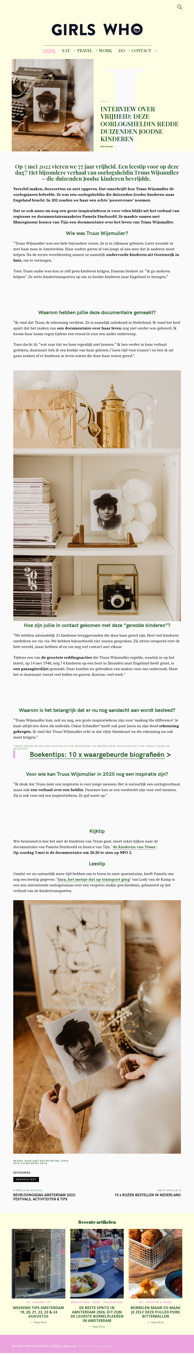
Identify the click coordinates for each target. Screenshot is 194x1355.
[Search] (179, 7)
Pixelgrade (106, 1346)
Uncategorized (113, 1302)
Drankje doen (80, 1302)
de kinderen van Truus (134, 846)
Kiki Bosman (106, 146)
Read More (40, 1322)
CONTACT (141, 50)
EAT (66, 50)
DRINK (49, 50)
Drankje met (26, 1179)
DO (122, 50)
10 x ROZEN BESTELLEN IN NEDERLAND (148, 1195)
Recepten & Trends (159, 1302)
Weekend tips (42, 1302)
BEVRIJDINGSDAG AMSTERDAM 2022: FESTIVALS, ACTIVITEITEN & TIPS (44, 1197)
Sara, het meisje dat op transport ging (94, 879)
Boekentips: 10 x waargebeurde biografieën (97, 754)
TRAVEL (84, 50)
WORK (105, 50)
